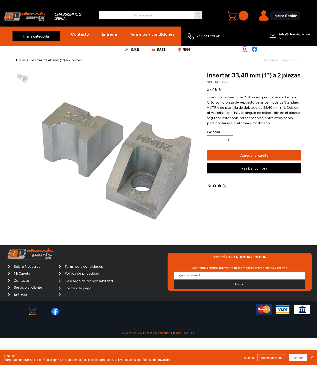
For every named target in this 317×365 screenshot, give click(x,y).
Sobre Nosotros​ (27, 266)
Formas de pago (78, 288)
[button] (239, 15)
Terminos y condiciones (84, 266)
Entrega (20, 294)
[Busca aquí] (198, 15)
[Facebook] (254, 49)
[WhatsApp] (209, 186)
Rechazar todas (271, 358)
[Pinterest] (219, 186)
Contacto (21, 280)
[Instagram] (244, 49)
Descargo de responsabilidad (89, 281)
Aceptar (297, 358)
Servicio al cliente (28, 287)
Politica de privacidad (82, 273)
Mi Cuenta (22, 273)
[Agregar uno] (228, 139)
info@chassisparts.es (294, 36)
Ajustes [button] (249, 358)
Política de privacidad (156, 359)
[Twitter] (225, 186)
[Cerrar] (311, 358)
